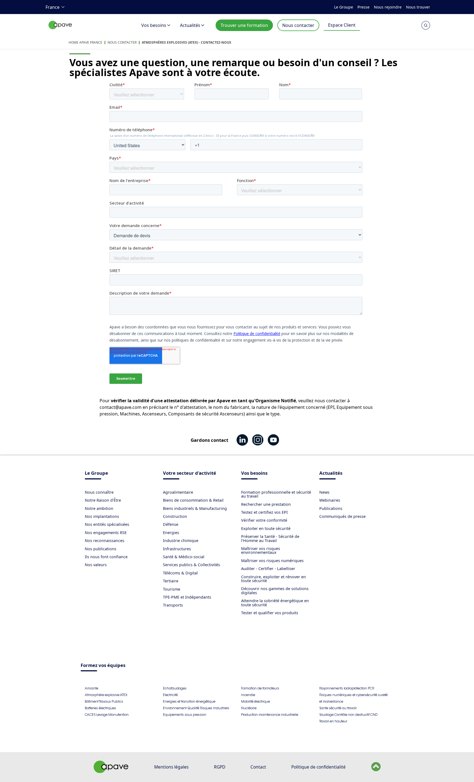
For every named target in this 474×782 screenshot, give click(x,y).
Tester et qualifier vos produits (269, 612)
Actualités (190, 25)
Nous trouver (418, 7)
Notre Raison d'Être (103, 500)
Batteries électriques (100, 708)
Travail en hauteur (333, 721)
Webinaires (329, 500)
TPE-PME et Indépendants (187, 597)
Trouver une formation (244, 25)
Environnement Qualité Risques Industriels (196, 708)
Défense (170, 524)
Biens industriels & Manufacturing (195, 508)
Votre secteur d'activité (189, 473)
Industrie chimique (180, 540)
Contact (258, 767)
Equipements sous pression (184, 715)
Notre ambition (99, 508)
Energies (171, 532)
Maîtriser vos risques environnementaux (260, 550)
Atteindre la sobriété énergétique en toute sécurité (275, 602)
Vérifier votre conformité (264, 520)
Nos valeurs (96, 564)
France (53, 7)
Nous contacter (298, 25)
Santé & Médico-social (183, 556)
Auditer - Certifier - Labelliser (268, 568)
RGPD (219, 767)
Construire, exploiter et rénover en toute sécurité (273, 578)
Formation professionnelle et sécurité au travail (276, 494)
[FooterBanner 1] (111, 771)
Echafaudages (175, 688)
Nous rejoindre (388, 7)
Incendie (248, 695)
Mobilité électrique (255, 701)
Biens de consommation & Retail (193, 500)
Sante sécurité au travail (338, 708)
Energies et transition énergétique (189, 701)
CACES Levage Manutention (107, 715)
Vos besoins (153, 25)
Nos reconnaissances (104, 540)
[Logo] (60, 31)
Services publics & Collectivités (191, 564)
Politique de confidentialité (318, 767)
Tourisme (171, 589)
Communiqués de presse (342, 516)
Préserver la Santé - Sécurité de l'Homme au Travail (270, 538)
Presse (363, 7)
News (324, 492)
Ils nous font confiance (106, 556)
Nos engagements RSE (106, 532)
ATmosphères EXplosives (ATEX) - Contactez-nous (186, 42)
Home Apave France (85, 42)
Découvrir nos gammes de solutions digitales (275, 590)
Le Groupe (343, 7)
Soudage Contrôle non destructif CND (348, 715)
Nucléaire (248, 708)
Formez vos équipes (103, 665)
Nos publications (100, 548)
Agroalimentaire (178, 492)
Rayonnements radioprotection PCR (346, 688)
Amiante (91, 688)
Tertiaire (170, 580)
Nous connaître (99, 492)
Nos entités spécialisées (107, 524)
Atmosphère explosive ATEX (106, 695)
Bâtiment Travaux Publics (104, 701)
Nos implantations (102, 516)
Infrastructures (177, 548)
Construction (175, 516)
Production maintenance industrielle (269, 715)
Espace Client (342, 25)
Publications (330, 508)
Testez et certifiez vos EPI (264, 512)
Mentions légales (171, 767)
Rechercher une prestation (266, 504)
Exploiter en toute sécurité (265, 528)
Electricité (170, 695)
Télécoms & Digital (180, 573)
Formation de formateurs (260, 688)
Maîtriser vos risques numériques (272, 560)
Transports (173, 605)
